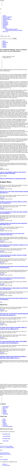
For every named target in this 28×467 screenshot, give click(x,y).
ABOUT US (5, 31)
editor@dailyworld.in (4, 452)
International (5, 42)
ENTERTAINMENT (7, 17)
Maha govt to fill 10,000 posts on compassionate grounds (13, 178)
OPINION (5, 25)
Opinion (4, 422)
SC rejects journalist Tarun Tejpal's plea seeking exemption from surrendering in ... (13, 342)
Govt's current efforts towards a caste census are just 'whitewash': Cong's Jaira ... (12, 234)
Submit (14, 38)
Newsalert (2, 187)
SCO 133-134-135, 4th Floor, (6, 446)
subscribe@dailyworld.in (5, 454)
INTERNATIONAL (7, 19)
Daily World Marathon (7, 426)
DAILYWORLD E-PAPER (11, 29)
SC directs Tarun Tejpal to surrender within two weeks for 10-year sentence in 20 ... (13, 328)
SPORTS (5, 20)
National (4, 412)
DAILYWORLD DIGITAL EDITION (13, 30)
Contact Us (5, 425)
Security (4, 45)
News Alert (5, 407)
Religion (4, 44)
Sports (4, 409)
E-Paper (4, 420)
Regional (5, 411)
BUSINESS (5, 23)
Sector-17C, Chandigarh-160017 (7, 447)
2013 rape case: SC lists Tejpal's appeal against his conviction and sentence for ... (14, 314)
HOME (4, 15)
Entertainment (6, 406)
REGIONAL (5, 24)
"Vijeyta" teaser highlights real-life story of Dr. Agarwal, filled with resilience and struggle (13, 172)
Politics (4, 43)
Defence (4, 47)
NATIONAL (5, 21)
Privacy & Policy (6, 465)
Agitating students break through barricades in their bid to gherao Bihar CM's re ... (13, 357)
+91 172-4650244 (4, 459)
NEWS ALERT (6, 18)
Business (5, 410)
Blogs (4, 421)
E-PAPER (5, 27)
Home (4, 41)
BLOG (4, 26)
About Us (5, 423)
